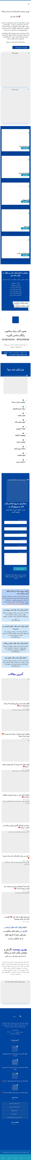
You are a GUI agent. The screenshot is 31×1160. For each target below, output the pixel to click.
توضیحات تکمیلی (23, 552)
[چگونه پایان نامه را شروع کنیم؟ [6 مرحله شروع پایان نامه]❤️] (15, 1049)
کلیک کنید (25, 148)
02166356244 (8, 339)
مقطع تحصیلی (23, 539)
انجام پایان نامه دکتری (14, 1106)
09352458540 (22, 339)
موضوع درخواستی (22, 545)
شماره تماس (23, 526)
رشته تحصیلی (23, 532)
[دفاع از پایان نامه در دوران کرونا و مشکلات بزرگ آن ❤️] (15, 1087)
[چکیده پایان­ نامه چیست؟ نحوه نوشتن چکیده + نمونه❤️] (15, 1076)
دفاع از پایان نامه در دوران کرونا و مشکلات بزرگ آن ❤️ (15, 1092)
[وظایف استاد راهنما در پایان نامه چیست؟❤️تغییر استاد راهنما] (15, 1062)
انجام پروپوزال (14, 1110)
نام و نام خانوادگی (22, 520)
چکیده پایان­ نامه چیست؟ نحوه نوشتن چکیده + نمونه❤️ (15, 1081)
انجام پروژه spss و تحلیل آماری (14, 1117)
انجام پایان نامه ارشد (14, 1103)
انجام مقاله (14, 1113)
